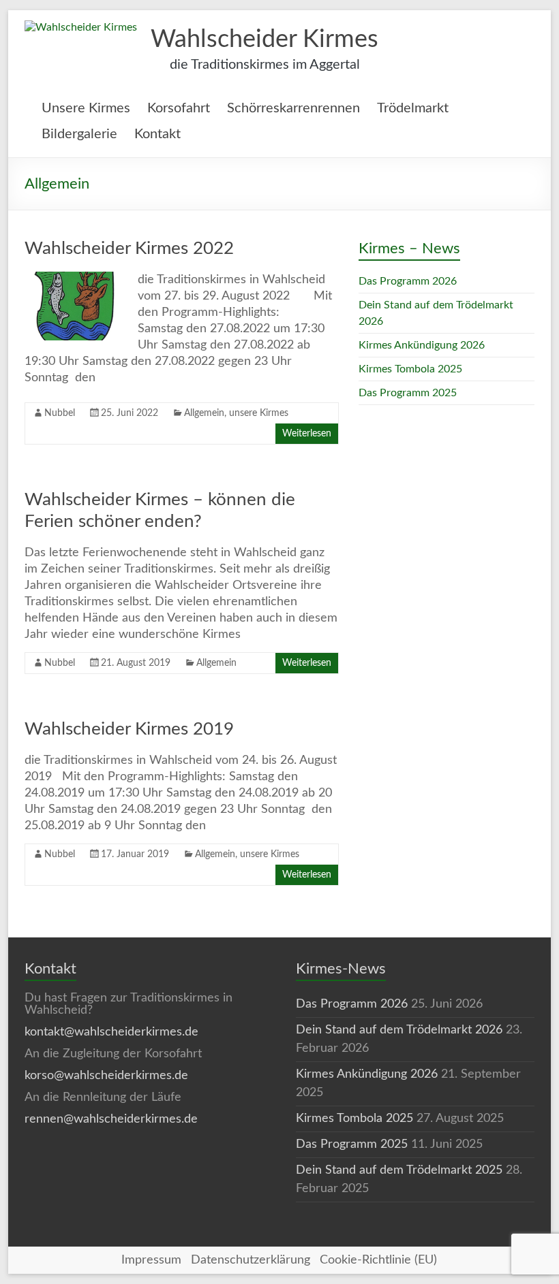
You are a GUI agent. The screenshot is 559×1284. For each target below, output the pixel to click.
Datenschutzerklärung (250, 1260)
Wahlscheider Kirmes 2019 (129, 729)
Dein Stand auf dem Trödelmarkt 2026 (399, 1030)
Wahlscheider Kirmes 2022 (129, 248)
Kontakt (157, 134)
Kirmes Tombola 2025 (410, 369)
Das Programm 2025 (408, 392)
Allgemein (204, 413)
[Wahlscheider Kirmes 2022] (75, 278)
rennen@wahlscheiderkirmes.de (111, 1119)
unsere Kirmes (258, 413)
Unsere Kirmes (86, 108)
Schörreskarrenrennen (293, 108)
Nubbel (59, 413)
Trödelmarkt (413, 108)
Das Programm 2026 (408, 281)
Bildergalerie (79, 134)
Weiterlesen (306, 433)
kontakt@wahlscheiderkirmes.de (111, 1032)
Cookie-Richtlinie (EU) (378, 1260)
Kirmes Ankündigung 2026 (422, 345)
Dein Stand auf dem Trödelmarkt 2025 (399, 1170)
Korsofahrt (178, 108)
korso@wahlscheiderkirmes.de (106, 1076)
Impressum (151, 1260)
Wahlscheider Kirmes (264, 39)
